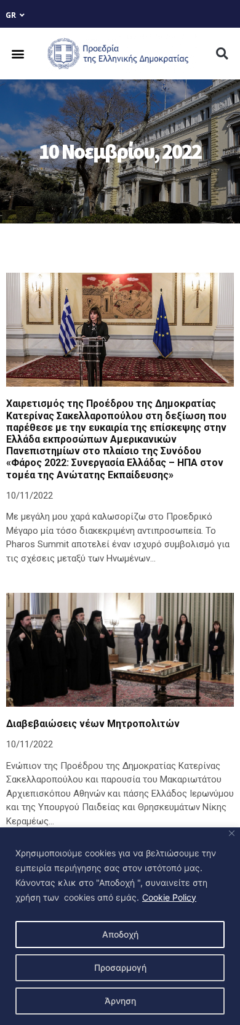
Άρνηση (120, 1000)
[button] (18, 54)
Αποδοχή (120, 934)
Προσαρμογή (120, 967)
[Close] (231, 833)
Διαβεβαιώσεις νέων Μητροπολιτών (93, 724)
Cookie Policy (169, 897)
